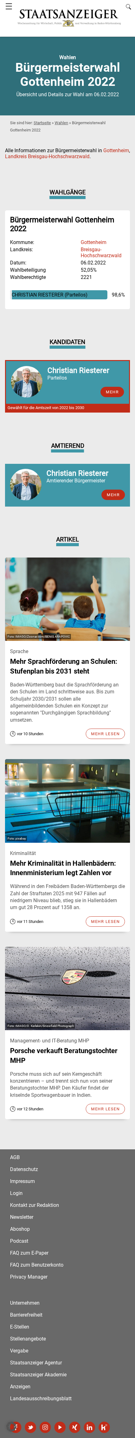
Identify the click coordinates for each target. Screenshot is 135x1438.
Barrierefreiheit (26, 1315)
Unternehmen (25, 1303)
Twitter (30, 1427)
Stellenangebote (28, 1339)
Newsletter (21, 1217)
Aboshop (20, 1229)
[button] (11, 1426)
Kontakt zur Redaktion (34, 1205)
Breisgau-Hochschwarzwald (101, 252)
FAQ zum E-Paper (29, 1253)
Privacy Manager (28, 1277)
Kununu (104, 1427)
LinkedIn (89, 1427)
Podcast (19, 1241)
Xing (74, 1427)
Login (16, 1193)
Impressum (22, 1181)
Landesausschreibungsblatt (41, 1399)
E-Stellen (19, 1327)
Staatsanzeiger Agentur (36, 1363)
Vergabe (19, 1351)
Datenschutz (24, 1169)
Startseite (42, 122)
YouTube (60, 1427)
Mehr (113, 494)
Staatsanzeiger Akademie (38, 1375)
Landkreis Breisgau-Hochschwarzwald (47, 156)
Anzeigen (20, 1387)
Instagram (45, 1427)
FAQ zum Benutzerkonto (36, 1265)
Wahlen (61, 122)
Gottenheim (116, 150)
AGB (15, 1157)
